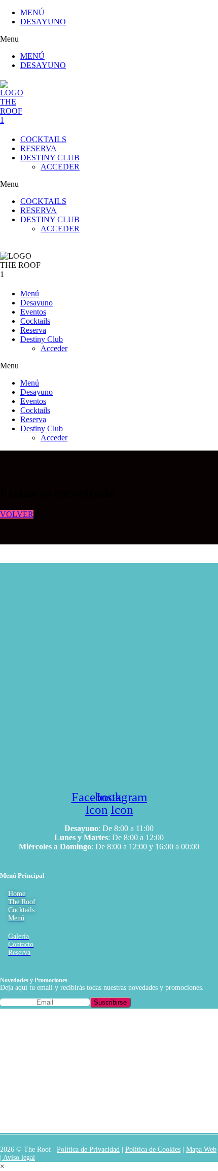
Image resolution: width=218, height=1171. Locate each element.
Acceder (54, 348)
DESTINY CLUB (50, 157)
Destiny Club (41, 339)
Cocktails (35, 321)
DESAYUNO (43, 21)
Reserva (33, 330)
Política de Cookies (152, 1149)
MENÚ (32, 12)
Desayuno (36, 302)
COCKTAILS (43, 139)
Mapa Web (201, 1149)
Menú (29, 293)
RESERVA (38, 148)
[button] (39, 39)
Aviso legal (18, 1157)
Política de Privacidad (88, 1149)
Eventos (33, 311)
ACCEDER (60, 166)
